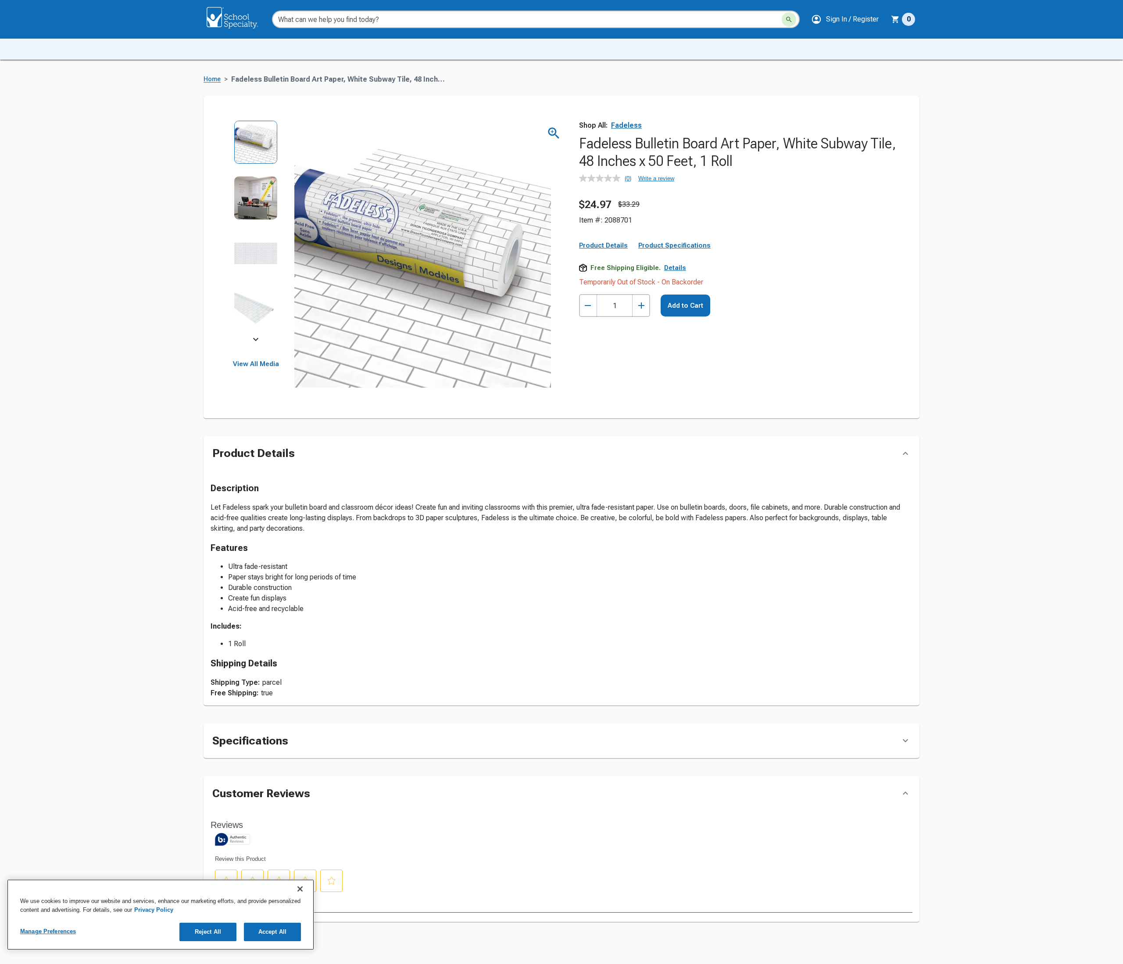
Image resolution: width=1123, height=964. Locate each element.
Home (212, 79)
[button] (845, 19)
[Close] (300, 889)
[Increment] (641, 306)
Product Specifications (674, 245)
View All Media (256, 364)
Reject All (208, 931)
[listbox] (256, 231)
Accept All (272, 931)
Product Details (603, 245)
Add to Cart (685, 305)
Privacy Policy (153, 909)
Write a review (656, 178)
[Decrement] (588, 306)
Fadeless (626, 125)
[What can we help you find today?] (789, 19)
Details (675, 268)
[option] (256, 148)
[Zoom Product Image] (554, 133)
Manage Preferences (48, 931)
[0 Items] (895, 19)
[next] (256, 340)
